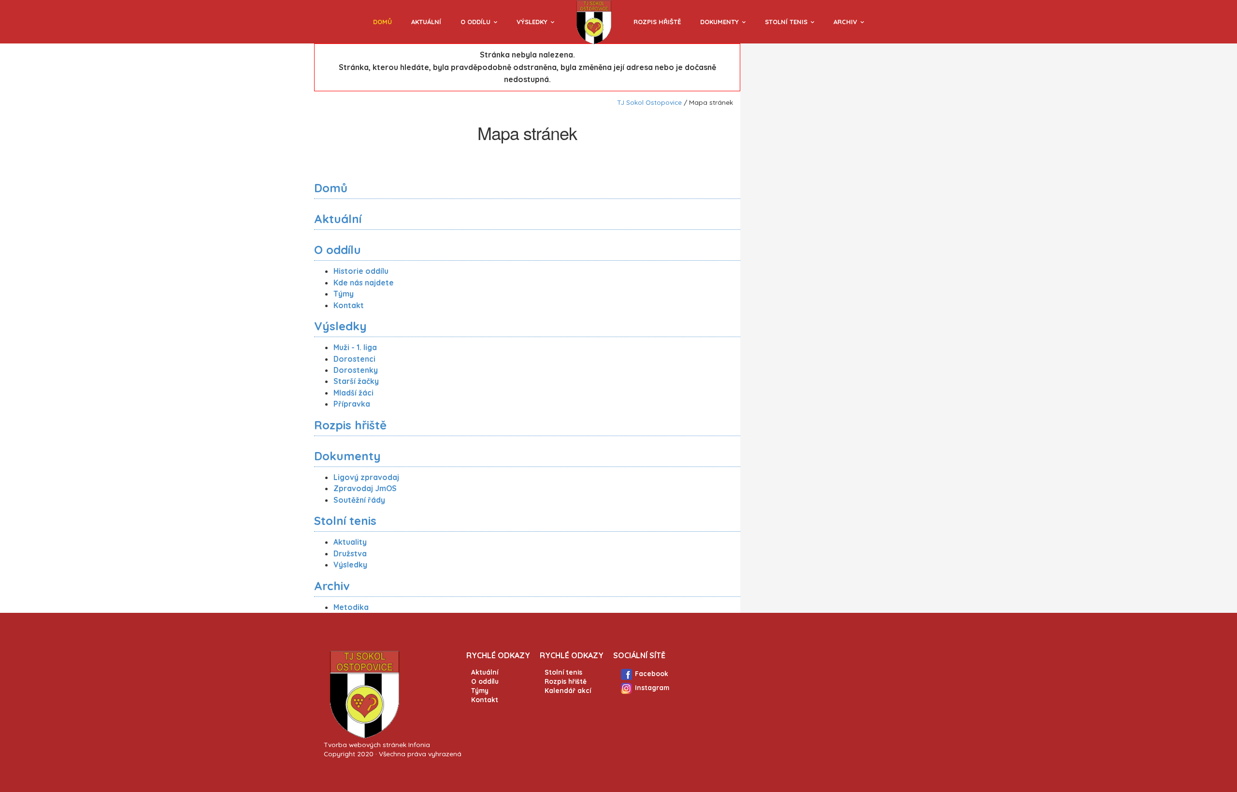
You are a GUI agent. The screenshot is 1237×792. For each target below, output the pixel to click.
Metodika (351, 607)
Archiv (845, 22)
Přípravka (351, 404)
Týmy (343, 293)
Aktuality (350, 542)
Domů (382, 22)
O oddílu (475, 22)
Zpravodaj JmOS (365, 488)
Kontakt (348, 305)
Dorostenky (355, 370)
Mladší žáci (353, 392)
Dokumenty (719, 22)
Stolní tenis (786, 22)
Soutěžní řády (359, 500)
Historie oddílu (360, 271)
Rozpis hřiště (657, 22)
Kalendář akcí (568, 690)
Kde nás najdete (363, 282)
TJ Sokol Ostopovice (649, 102)
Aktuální (426, 22)
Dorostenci (354, 359)
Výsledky (532, 22)
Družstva (350, 553)
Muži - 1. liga (355, 347)
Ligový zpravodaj (366, 477)
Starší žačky (356, 381)
